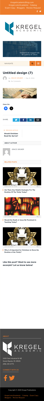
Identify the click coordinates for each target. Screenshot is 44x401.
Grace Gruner (17, 78)
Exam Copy (10, 8)
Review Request (33, 8)
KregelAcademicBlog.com (22, 2)
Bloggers (21, 8)
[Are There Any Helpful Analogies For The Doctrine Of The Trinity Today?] (22, 177)
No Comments (16, 81)
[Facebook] (37, 11)
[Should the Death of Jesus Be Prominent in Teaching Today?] (22, 207)
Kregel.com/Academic (18, 5)
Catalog (33, 5)
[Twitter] (40, 11)
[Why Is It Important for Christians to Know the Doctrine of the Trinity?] (22, 237)
